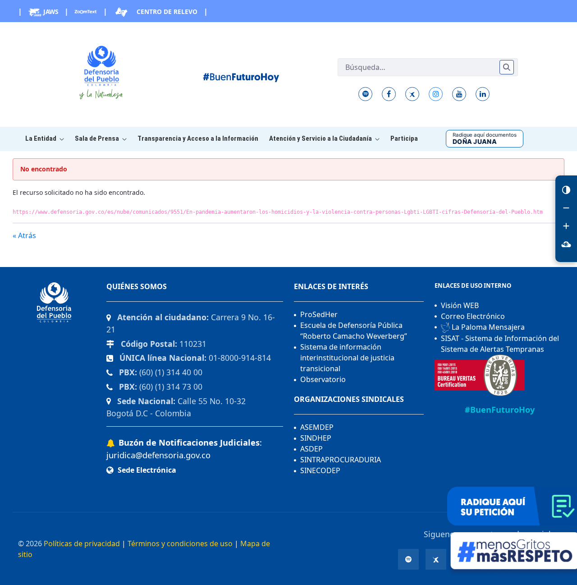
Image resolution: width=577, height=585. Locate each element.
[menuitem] (44, 138)
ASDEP (311, 449)
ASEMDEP (317, 427)
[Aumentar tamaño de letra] (566, 226)
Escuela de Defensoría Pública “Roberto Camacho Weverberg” (353, 330)
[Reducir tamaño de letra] (566, 208)
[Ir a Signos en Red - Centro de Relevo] (566, 244)
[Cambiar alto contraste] (566, 190)
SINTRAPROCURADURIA (340, 460)
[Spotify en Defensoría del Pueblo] (365, 94)
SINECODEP (320, 470)
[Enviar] (506, 67)
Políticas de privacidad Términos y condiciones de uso (138, 543)
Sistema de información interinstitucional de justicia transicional (347, 357)
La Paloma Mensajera (487, 327)
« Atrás (24, 235)
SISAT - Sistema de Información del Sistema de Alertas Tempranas (500, 343)
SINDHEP (315, 438)
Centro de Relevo (166, 11)
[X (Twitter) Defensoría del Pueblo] (412, 94)
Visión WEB (460, 305)
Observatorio (323, 379)
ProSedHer (319, 314)
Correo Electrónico (473, 316)
